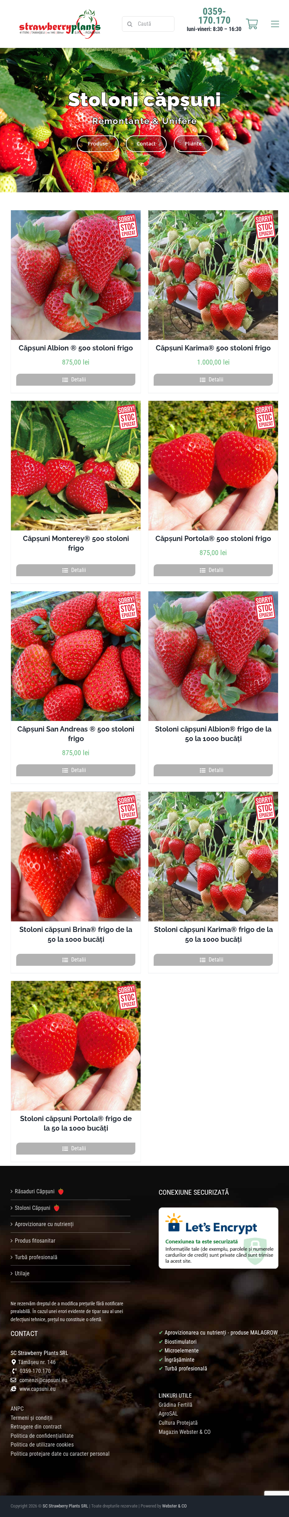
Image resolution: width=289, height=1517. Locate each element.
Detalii (78, 379)
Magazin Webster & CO (185, 1432)
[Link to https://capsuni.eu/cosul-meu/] (252, 24)
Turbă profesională (36, 1257)
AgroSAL (168, 1413)
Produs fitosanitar (35, 1240)
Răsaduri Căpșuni (35, 1191)
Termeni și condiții (32, 1418)
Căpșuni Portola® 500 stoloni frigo (213, 538)
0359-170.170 (35, 1371)
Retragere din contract (36, 1426)
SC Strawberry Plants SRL (66, 1506)
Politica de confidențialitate (42, 1435)
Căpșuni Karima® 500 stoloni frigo (213, 348)
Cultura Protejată (178, 1422)
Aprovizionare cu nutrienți (44, 1224)
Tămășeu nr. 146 (37, 1362)
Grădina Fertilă (175, 1404)
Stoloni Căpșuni (33, 1208)
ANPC (17, 1408)
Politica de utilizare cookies (42, 1444)
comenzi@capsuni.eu (43, 1380)
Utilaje (22, 1273)
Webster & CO (174, 1506)
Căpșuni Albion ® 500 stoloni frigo (76, 348)
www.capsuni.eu (37, 1389)
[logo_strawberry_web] (60, 11)
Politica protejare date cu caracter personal (60, 1453)
